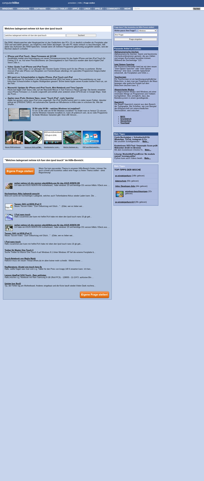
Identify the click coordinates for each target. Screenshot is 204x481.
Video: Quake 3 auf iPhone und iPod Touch (28, 67)
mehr (127, 8)
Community (113, 8)
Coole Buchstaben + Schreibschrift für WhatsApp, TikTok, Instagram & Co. (132, 138)
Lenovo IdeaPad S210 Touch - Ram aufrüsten (25, 275)
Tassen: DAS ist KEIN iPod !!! (27, 204)
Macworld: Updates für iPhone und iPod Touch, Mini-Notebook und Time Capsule (45, 88)
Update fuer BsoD (13, 284)
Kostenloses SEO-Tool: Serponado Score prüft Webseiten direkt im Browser (135, 147)
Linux (87, 8)
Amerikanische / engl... (52, 147)
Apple (75, 8)
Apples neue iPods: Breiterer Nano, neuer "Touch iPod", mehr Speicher (41, 98)
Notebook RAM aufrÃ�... (33, 147)
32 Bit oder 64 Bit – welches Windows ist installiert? (56, 109)
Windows (7, 8)
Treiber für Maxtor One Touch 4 (19, 250)
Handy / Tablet (59, 8)
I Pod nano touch (22, 215)
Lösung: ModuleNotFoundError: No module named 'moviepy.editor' (134, 155)
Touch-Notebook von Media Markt (20, 259)
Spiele (98, 8)
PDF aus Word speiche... (91, 147)
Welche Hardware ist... (71, 147)
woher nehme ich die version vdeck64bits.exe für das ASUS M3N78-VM (47, 183)
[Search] (196, 9)
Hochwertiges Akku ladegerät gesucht (22, 194)
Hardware (23, 8)
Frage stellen (89, 3)
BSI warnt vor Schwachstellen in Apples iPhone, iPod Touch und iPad (40, 77)
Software (40, 8)
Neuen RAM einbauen (12, 147)
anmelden (72, 3)
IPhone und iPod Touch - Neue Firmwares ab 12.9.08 (32, 56)
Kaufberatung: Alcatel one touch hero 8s (23, 267)
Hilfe (80, 3)
